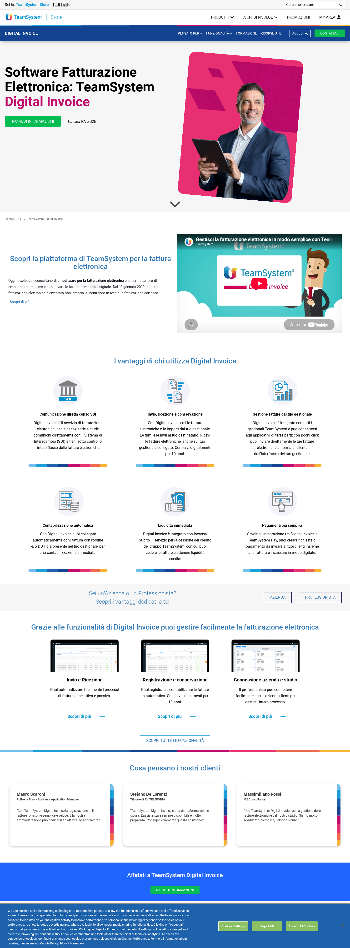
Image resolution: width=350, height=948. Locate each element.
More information (72, 943)
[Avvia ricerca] (341, 4)
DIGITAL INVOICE (21, 33)
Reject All (267, 926)
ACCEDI (298, 33)
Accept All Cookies (302, 926)
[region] (175, 815)
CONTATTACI (330, 33)
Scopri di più (20, 302)
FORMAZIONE (246, 33)
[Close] (342, 925)
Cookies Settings (233, 926)
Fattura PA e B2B (82, 121)
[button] (61, 5)
